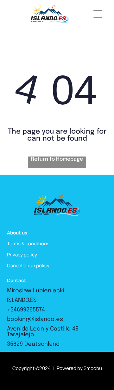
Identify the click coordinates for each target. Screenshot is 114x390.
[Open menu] (97, 14)
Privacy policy (22, 254)
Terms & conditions (28, 243)
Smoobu (93, 368)
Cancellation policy (28, 265)
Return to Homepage (57, 159)
